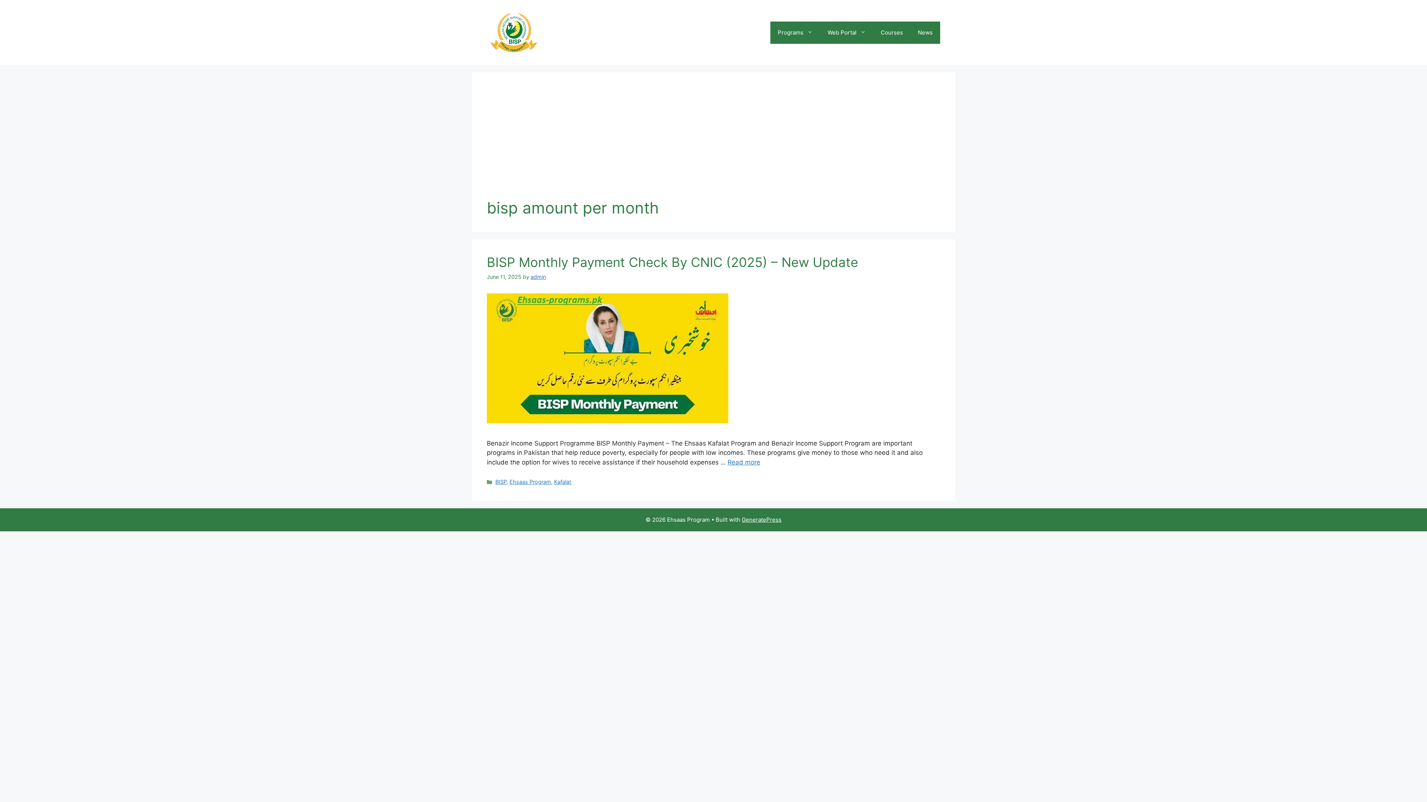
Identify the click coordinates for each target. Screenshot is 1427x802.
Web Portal (842, 32)
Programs (790, 32)
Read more (744, 462)
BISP (501, 482)
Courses (892, 32)
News (925, 32)
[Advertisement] (713, 143)
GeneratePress (762, 519)
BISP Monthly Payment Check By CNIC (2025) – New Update (672, 262)
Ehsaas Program (530, 482)
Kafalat (562, 482)
